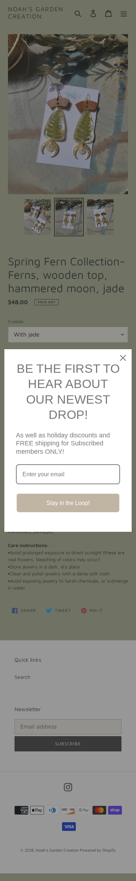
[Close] (123, 358)
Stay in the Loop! (68, 503)
